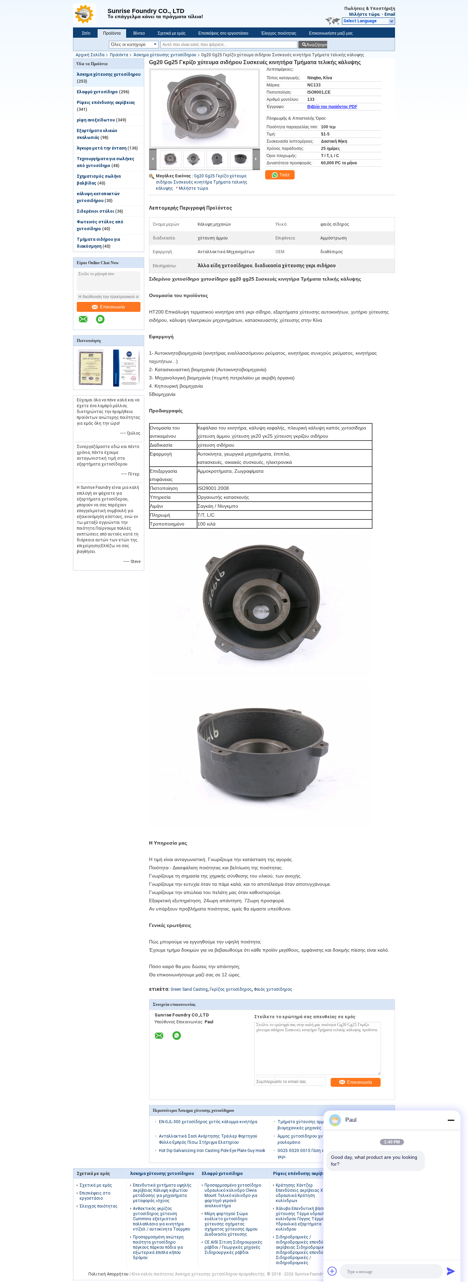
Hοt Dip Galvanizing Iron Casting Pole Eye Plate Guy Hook (212, 1150)
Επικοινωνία (112, 306)
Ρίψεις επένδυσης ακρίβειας (106, 102)
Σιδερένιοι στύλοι (95, 211)
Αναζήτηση (316, 44)
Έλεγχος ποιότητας (278, 33)
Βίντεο (139, 33)
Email (389, 14)
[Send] (450, 1271)
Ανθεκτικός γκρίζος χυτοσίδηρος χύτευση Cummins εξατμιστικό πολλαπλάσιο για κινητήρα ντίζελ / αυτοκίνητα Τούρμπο (161, 1219)
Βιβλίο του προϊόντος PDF (332, 106)
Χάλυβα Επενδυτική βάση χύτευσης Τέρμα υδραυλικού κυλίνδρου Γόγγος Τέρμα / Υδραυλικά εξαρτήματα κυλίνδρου (304, 1219)
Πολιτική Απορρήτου (108, 1274)
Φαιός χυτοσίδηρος (273, 989)
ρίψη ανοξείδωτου (96, 120)
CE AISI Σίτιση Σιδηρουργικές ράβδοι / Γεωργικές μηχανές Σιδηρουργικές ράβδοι (233, 1247)
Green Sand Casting (189, 989)
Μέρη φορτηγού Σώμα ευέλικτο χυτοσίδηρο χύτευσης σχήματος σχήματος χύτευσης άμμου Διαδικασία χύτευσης (231, 1224)
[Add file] (332, 1271)
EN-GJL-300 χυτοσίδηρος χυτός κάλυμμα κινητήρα (208, 1121)
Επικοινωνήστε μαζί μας (331, 33)
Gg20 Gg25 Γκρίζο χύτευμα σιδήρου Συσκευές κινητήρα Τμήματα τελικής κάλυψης (201, 182)
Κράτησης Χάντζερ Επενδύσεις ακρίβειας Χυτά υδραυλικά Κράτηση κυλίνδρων (303, 1193)
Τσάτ (284, 174)
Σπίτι (86, 33)
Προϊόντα (112, 33)
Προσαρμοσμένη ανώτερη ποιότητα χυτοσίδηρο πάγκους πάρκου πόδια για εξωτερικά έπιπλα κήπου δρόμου (158, 1247)
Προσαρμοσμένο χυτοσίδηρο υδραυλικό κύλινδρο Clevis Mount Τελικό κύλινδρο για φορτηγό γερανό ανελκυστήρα (233, 1195)
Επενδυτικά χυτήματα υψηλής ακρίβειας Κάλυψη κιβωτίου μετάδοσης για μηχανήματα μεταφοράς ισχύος (162, 1193)
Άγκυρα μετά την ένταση (101, 148)
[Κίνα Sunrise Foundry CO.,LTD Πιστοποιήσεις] (91, 385)
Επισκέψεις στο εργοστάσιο (223, 33)
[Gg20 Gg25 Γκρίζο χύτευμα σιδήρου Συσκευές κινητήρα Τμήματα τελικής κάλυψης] (204, 108)
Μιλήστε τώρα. (365, 14)
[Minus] (451, 1120)
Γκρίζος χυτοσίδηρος (231, 989)
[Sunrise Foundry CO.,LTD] (90, 13)
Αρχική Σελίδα (90, 54)
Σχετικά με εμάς (172, 33)
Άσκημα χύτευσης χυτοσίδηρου (165, 54)
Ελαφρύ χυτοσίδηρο (97, 92)
